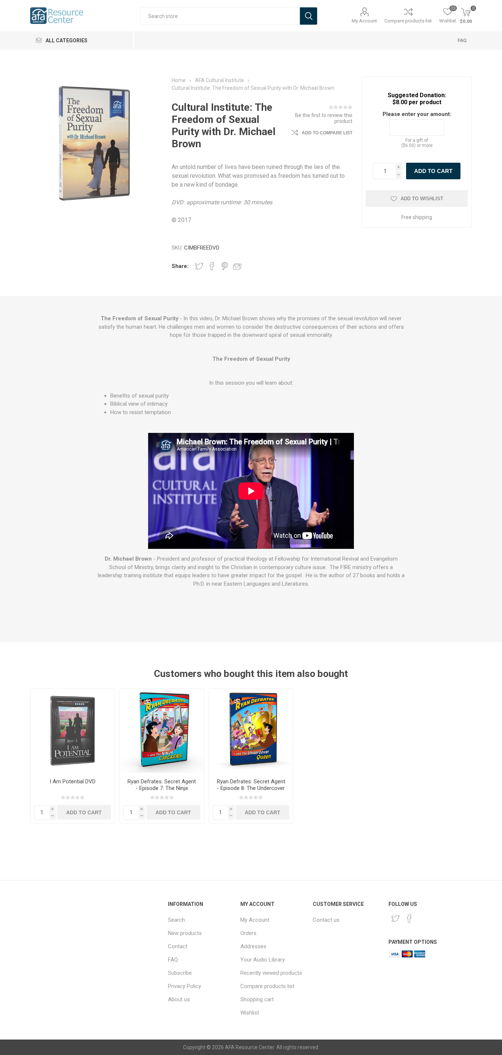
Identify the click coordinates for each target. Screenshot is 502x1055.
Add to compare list (327, 132)
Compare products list (408, 21)
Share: (180, 266)
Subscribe (180, 973)
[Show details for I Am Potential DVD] (73, 731)
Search (176, 920)
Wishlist (249, 1012)
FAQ (462, 40)
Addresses (253, 946)
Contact (177, 946)
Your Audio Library (262, 959)
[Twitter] (395, 918)
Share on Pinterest (225, 266)
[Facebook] (409, 918)
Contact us (326, 920)
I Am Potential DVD (73, 781)
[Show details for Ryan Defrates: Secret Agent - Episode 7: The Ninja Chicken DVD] (162, 731)
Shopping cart (257, 999)
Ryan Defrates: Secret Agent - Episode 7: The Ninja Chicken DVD (162, 788)
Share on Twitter (199, 266)
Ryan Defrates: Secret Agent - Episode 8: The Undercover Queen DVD (251, 788)
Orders (248, 933)
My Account (364, 21)
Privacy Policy (184, 986)
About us (179, 999)
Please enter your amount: (417, 114)
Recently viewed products (271, 973)
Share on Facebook (212, 266)
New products (185, 933)
